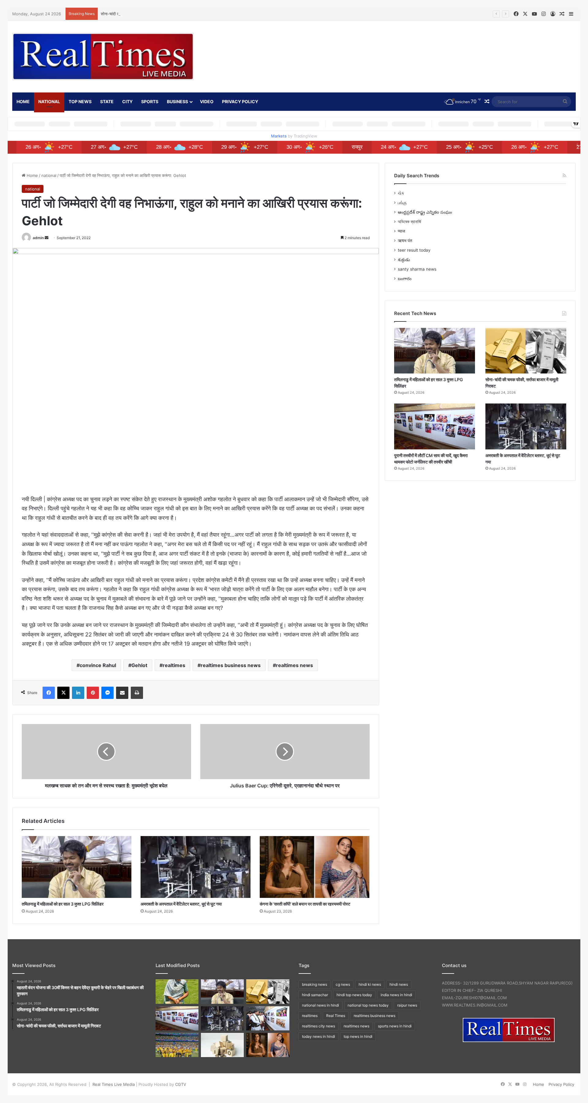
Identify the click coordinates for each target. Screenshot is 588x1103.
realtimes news (294, 665)
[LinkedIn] (78, 693)
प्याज (401, 231)
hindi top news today (354, 994)
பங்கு (402, 202)
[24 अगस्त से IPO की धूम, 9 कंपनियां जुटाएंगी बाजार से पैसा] (222, 1045)
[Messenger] (107, 693)
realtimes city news (318, 1026)
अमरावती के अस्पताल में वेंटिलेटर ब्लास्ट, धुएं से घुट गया (181, 903)
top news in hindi (358, 1036)
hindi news (399, 984)
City (127, 101)
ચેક (401, 193)
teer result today (414, 250)
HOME (23, 101)
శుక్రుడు (404, 259)
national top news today (368, 1005)
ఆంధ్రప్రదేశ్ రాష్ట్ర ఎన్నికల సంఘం (425, 212)
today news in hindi (318, 1036)
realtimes (174, 665)
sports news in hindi (395, 1026)
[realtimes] (103, 56)
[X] (63, 693)
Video (206, 101)
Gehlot (139, 665)
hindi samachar (315, 994)
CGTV (180, 1084)
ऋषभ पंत (405, 240)
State (107, 101)
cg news (343, 984)
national (49, 101)
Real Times (335, 1015)
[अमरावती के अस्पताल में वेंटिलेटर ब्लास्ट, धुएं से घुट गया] (195, 867)
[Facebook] (49, 693)
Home (31, 175)
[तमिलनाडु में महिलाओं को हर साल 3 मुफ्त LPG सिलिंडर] (76, 867)
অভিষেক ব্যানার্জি (409, 221)
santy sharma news (417, 269)
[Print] (137, 693)
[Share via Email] (122, 693)
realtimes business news (231, 665)
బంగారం (405, 278)
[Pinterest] (93, 693)
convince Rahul (98, 665)
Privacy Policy (240, 101)
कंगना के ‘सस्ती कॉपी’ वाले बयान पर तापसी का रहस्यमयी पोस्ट (305, 903)
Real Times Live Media (113, 1084)
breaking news (314, 984)
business (177, 101)
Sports (149, 101)
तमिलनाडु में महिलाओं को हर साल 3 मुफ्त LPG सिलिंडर (63, 903)
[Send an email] (46, 237)
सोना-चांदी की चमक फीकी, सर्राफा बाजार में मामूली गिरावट (143, 13)
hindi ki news (370, 984)
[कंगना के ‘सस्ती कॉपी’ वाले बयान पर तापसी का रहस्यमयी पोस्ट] (314, 867)
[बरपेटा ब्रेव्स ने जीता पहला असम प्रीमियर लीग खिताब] (177, 1045)
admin (38, 237)
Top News (80, 101)
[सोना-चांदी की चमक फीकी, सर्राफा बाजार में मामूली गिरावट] (525, 350)
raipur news (407, 1005)
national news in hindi (320, 1005)
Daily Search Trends (416, 175)
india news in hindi (396, 994)
